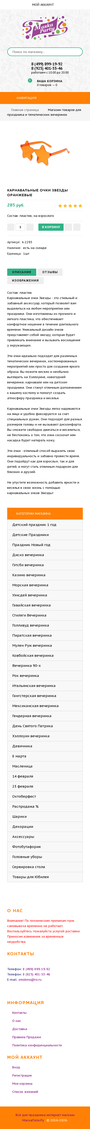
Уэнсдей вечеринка (29, 595)
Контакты (19, 1013)
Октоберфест (24, 796)
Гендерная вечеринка (32, 716)
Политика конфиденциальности (37, 1045)
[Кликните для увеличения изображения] (45, 153)
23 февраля (22, 786)
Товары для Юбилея (30, 877)
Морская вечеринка (30, 585)
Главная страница (25, 110)
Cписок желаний (25, 1092)
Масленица (22, 766)
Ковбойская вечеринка (33, 655)
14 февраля (22, 776)
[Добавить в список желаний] (68, 227)
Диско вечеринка (28, 555)
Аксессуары (23, 836)
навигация (26, 98)
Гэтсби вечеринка (28, 565)
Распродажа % (25, 806)
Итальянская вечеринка (34, 685)
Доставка (19, 1029)
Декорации (22, 826)
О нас (16, 1021)
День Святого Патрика (32, 726)
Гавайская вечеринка (31, 605)
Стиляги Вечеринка (29, 615)
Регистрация (22, 1075)
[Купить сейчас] (76, 227)
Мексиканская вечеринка (35, 705)
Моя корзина (22, 1084)
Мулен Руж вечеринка (32, 645)
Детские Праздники (30, 534)
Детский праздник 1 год (34, 524)
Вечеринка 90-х (26, 665)
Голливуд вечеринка (30, 625)
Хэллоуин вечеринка (31, 736)
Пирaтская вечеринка (32, 635)
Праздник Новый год (31, 544)
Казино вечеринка (29, 575)
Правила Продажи (26, 1037)
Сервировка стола (28, 866)
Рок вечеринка (25, 675)
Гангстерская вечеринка (34, 695)
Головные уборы (27, 856)
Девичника (22, 746)
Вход (16, 1067)
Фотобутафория (26, 846)
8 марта (19, 756)
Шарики (19, 816)
